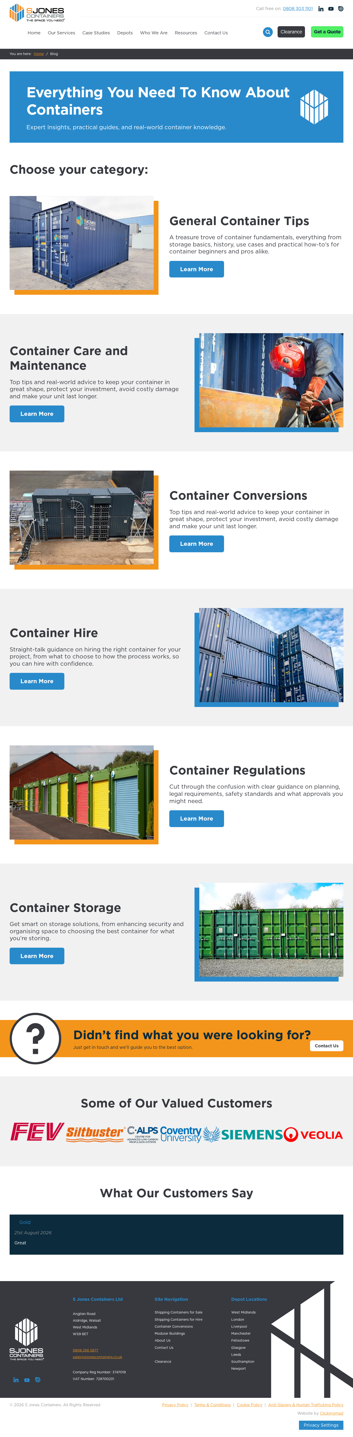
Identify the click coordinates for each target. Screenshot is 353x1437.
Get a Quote (327, 31)
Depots (125, 33)
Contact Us (216, 33)
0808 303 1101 (298, 9)
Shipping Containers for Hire (178, 1319)
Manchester (241, 1333)
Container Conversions (174, 1326)
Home (34, 33)
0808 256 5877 (85, 1350)
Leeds (236, 1354)
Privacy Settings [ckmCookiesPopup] (321, 1425)
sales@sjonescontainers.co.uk (97, 1357)
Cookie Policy (249, 1404)
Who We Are (154, 33)
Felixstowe (240, 1340)
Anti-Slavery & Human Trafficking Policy (305, 1404)
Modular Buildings (170, 1333)
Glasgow (238, 1347)
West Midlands (243, 1312)
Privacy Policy (175, 1404)
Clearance (291, 31)
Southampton (242, 1361)
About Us (162, 1340)
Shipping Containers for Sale (178, 1312)
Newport (238, 1368)
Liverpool (239, 1326)
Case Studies (96, 33)
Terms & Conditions (212, 1404)
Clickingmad (331, 1413)
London (237, 1319)
